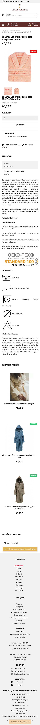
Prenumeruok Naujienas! (20, 722)
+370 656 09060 (20, 703)
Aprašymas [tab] (7, 156)
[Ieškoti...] (36, 15)
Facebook (20, 682)
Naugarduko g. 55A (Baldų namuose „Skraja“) (20, 716)
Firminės (10, 15)
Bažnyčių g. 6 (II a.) (20, 711)
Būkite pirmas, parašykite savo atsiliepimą (21, 549)
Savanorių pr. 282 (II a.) (20, 694)
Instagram (20, 685)
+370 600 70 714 (23, 1)
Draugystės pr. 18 (20, 705)
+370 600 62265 (20, 708)
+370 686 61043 (20, 714)
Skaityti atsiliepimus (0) (12, 144)
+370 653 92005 (20, 697)
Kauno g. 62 (20, 700)
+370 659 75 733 (11, 1)
